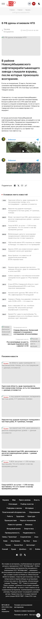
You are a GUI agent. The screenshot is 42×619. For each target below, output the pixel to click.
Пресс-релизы (25, 500)
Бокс (35, 541)
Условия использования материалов (23, 606)
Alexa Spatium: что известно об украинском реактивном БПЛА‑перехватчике (19, 257)
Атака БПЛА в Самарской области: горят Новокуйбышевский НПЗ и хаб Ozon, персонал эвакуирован (23, 286)
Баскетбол (18, 545)
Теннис (8, 545)
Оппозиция (12, 504)
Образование (34, 512)
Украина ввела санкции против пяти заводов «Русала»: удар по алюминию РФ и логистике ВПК (24, 269)
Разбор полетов (27, 504)
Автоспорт (30, 545)
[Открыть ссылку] (25, 185)
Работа (10, 516)
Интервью (29, 508)
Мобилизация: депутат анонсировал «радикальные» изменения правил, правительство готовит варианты (22, 236)
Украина (27, 10)
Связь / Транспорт (9, 537)
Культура (31, 516)
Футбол (27, 541)
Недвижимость (29, 533)
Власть (37, 500)
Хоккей (5, 549)
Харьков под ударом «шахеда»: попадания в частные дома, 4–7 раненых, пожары (24, 210)
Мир (14, 500)
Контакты (33, 615)
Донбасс (22, 549)
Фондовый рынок (14, 529)
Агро (36, 537)
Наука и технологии (28, 520)
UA (29, 3)
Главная (12, 10)
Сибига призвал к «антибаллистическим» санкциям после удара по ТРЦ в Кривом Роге (24, 278)
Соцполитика (25, 537)
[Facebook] (14, 185)
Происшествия (11, 520)
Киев (5, 541)
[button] (3, 4)
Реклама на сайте (21, 615)
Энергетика (29, 529)
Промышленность (12, 533)
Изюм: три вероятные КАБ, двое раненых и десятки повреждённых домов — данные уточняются (24, 219)
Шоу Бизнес (15, 541)
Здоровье (20, 516)
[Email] (22, 185)
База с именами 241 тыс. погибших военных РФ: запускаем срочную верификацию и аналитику (21, 307)
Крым (13, 549)
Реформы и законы (14, 508)
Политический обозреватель (14, 512)
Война (37, 549)
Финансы (28, 525)
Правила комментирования (24, 611)
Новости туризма (15, 525)
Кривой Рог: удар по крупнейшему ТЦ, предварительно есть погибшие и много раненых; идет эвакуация (23, 316)
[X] (18, 185)
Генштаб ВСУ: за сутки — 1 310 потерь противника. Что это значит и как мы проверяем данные (22, 227)
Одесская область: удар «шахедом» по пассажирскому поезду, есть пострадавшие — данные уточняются (23, 202)
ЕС (31, 549)
